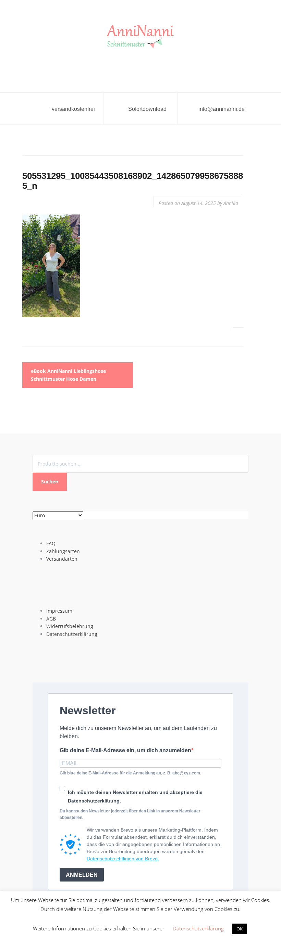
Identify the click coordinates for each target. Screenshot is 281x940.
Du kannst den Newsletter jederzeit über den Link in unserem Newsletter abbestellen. (130, 814)
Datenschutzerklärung (71, 634)
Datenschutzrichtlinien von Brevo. (123, 858)
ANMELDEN (82, 875)
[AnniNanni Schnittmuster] (140, 37)
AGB (51, 618)
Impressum (59, 611)
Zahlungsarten (63, 551)
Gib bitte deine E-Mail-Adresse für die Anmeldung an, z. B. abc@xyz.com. (130, 773)
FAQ (51, 543)
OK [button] (239, 929)
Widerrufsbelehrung (69, 626)
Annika (230, 203)
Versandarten (61, 559)
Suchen (49, 481)
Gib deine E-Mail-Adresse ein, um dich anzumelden (125, 750)
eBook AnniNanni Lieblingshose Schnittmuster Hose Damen (68, 375)
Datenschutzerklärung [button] (198, 928)
